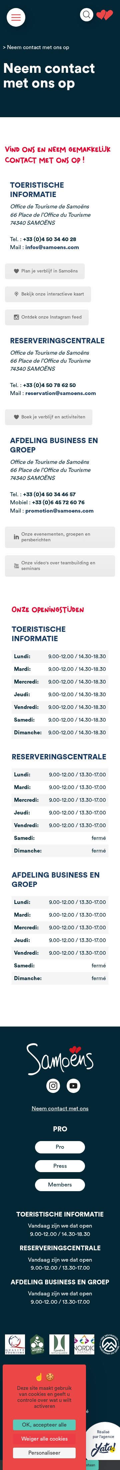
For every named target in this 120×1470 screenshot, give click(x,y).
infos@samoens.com (52, 247)
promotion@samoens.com (59, 511)
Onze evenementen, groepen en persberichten (55, 537)
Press (60, 1166)
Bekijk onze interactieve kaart (52, 294)
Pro (60, 1147)
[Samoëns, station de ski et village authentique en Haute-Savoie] (104, 15)
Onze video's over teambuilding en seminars (58, 566)
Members (60, 1184)
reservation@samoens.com (60, 393)
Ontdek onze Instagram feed (51, 317)
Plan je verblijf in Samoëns (49, 271)
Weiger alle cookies (44, 1439)
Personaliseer (44, 1453)
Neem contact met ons (60, 1108)
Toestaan (87, 1465)
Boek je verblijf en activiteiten (53, 417)
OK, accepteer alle (44, 1425)
